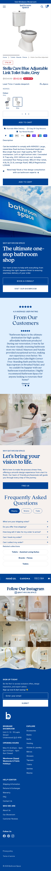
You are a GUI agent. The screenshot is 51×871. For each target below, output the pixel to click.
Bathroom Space (15, 866)
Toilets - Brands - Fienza (18, 57)
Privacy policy (8, 851)
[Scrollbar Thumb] (11, 55)
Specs (45, 84)
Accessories (31, 730)
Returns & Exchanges (11, 788)
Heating (29, 743)
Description (8, 140)
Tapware (29, 760)
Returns (26, 511)
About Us (6, 810)
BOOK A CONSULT (25, 281)
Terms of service (9, 856)
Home (5, 57)
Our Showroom (9, 814)
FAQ (4, 796)
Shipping (14, 511)
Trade (38, 511)
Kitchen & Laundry (33, 747)
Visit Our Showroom (25, 288)
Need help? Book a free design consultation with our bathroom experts (26, 171)
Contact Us (7, 801)
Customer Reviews (10, 819)
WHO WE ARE (9, 806)
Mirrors (29, 751)
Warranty (6, 792)
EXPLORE (30, 726)
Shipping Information (11, 784)
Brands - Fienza (25, 558)
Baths (28, 739)
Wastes (29, 773)
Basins (29, 735)
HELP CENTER (9, 779)
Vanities (29, 768)
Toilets (25, 563)
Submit (25, 703)
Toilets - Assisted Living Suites (25, 552)
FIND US (25, 485)
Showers (29, 756)
